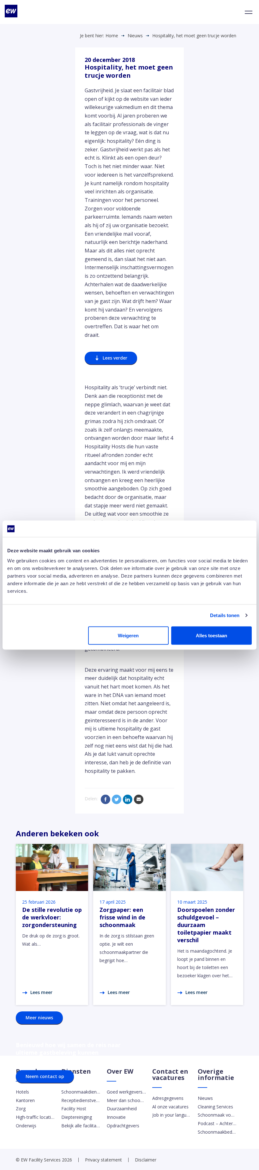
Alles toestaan (211, 635)
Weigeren (128, 635)
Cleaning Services (215, 1107)
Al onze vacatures (170, 1107)
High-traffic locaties (35, 1117)
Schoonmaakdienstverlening (80, 1092)
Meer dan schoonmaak (126, 1100)
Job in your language (171, 1115)
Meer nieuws (39, 1018)
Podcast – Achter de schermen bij (217, 1123)
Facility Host (73, 1109)
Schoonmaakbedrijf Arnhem (217, 1132)
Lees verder (115, 358)
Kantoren (25, 1100)
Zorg (21, 1109)
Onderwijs (26, 1126)
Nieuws (135, 35)
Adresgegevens (168, 1098)
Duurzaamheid (122, 1109)
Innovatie (116, 1117)
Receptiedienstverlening (80, 1100)
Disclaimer (145, 1160)
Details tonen (224, 615)
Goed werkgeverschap (126, 1092)
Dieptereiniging (76, 1117)
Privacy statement (103, 1160)
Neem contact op (45, 1076)
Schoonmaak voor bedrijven (217, 1115)
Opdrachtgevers (123, 1126)
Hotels (22, 1092)
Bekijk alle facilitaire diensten (80, 1126)
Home (111, 35)
